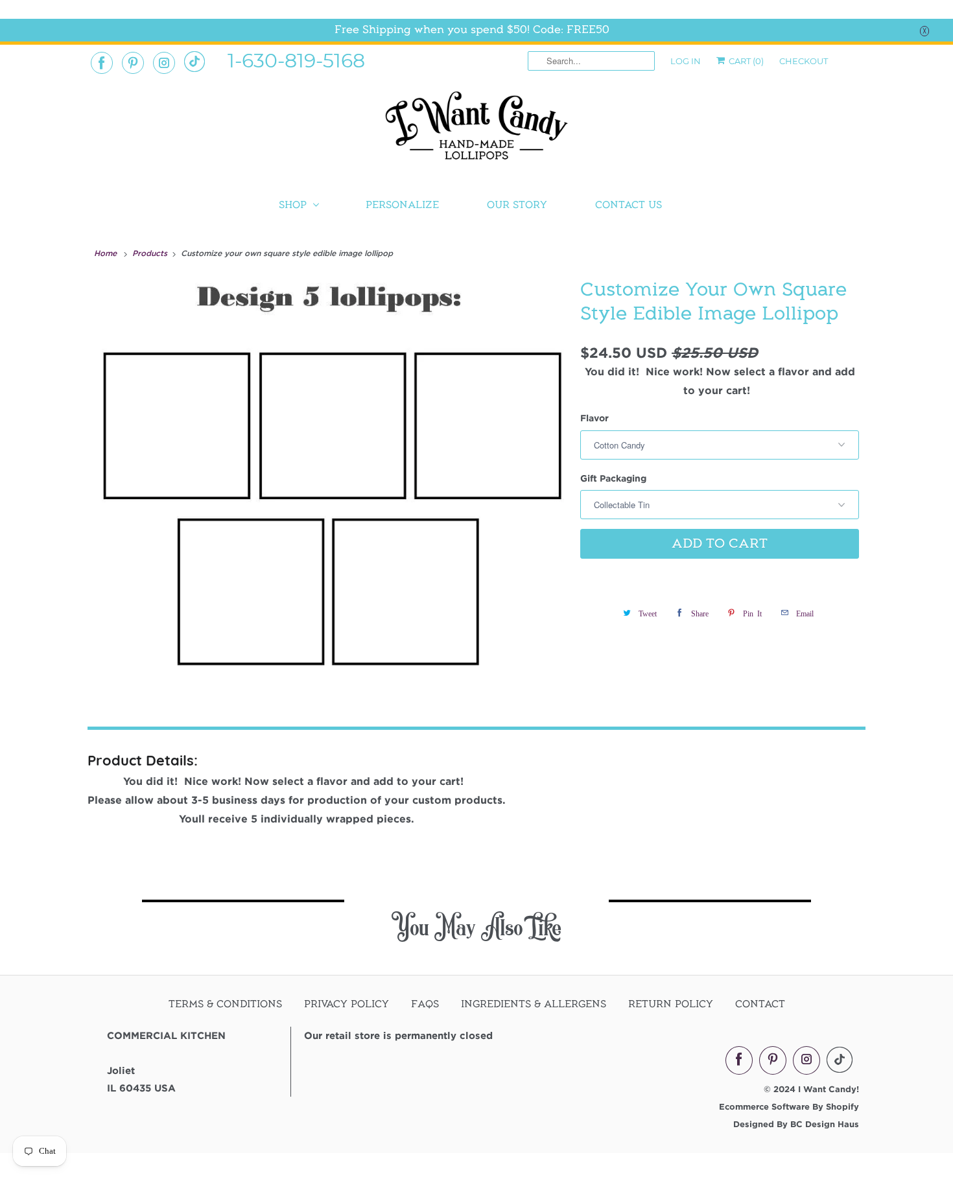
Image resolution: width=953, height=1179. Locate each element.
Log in (685, 61)
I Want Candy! (828, 1088)
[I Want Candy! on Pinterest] (133, 63)
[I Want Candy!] (476, 131)
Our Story (517, 205)
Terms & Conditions (225, 1004)
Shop (293, 205)
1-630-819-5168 (296, 60)
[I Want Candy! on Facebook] (102, 63)
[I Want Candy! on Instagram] (164, 63)
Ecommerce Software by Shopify (789, 1106)
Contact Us (628, 205)
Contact (760, 1004)
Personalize (402, 205)
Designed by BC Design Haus (796, 1123)
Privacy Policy (346, 1004)
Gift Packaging (613, 478)
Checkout (803, 61)
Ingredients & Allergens (533, 1004)
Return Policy (670, 1004)
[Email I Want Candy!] (194, 61)
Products (151, 252)
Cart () (745, 61)
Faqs (425, 1004)
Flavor (594, 418)
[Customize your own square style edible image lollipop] (330, 482)
